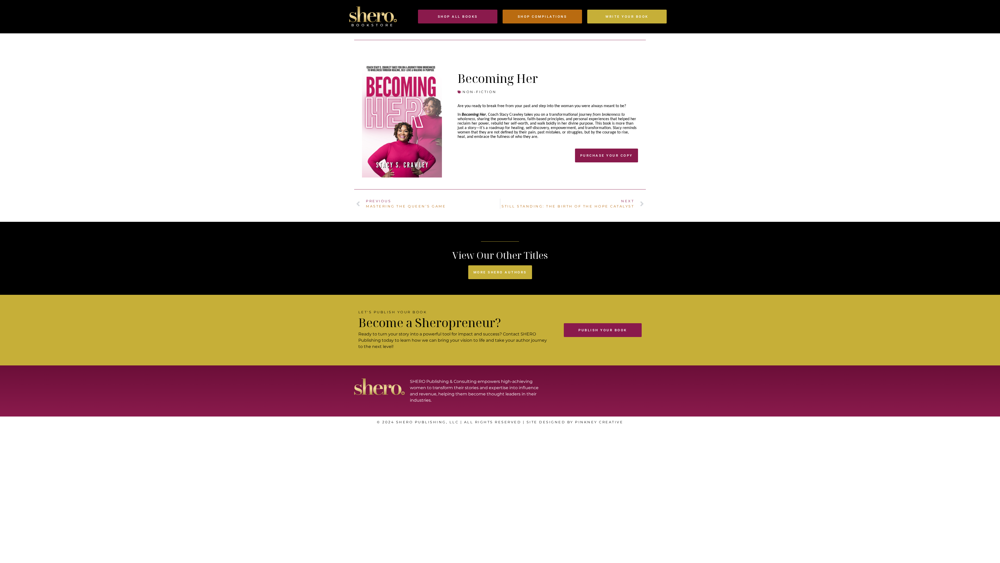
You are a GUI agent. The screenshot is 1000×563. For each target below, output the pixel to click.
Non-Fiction (480, 92)
